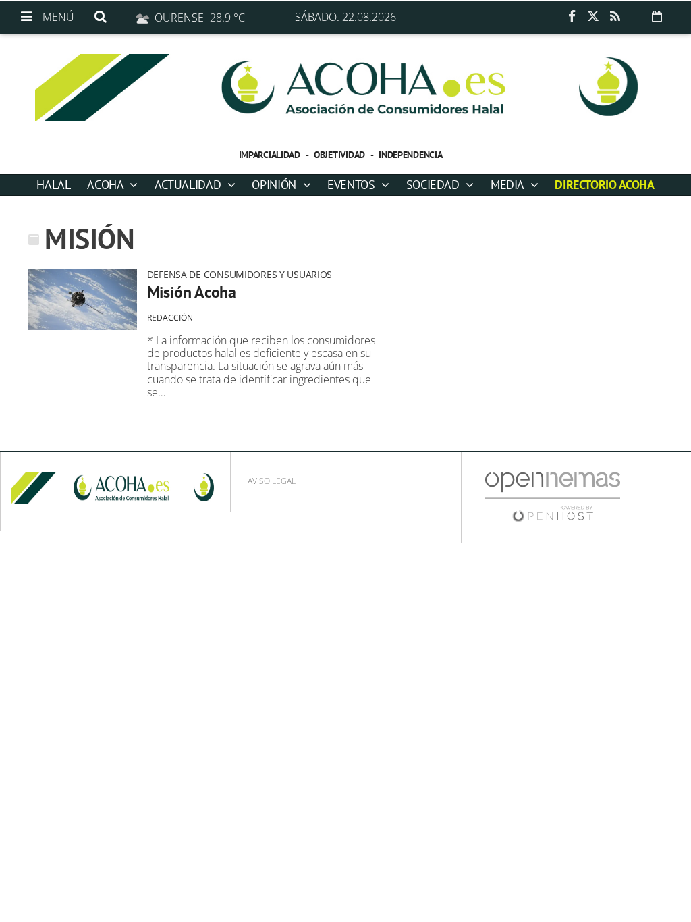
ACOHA (106, 184)
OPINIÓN (275, 184)
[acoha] (345, 87)
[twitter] (593, 17)
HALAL (53, 184)
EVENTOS (352, 184)
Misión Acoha (191, 291)
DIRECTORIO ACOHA (604, 184)
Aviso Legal (272, 481)
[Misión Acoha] (82, 299)
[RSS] (615, 17)
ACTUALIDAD (189, 184)
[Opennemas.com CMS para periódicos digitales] (552, 496)
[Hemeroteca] (657, 16)
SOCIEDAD (434, 184)
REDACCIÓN (170, 317)
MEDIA (509, 184)
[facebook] (571, 17)
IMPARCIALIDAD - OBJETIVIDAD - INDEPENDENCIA (341, 154)
